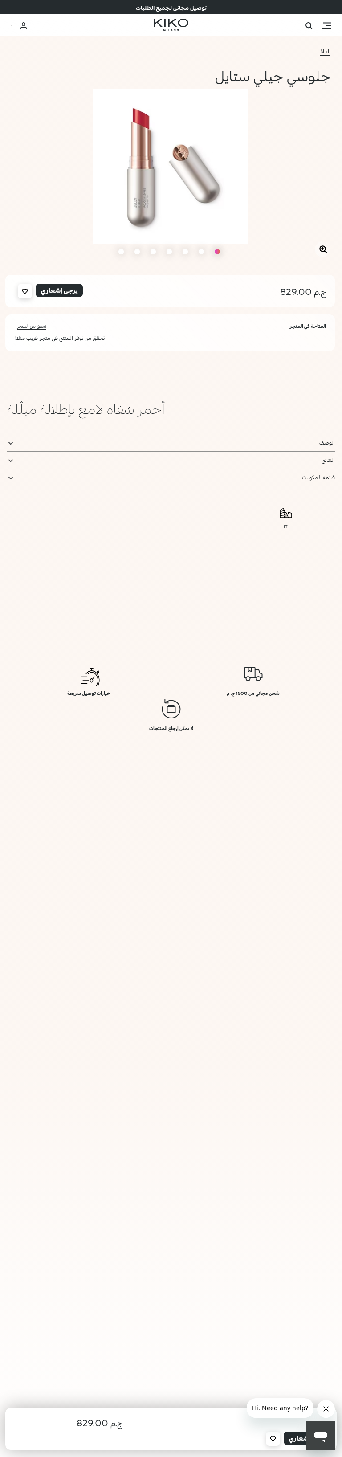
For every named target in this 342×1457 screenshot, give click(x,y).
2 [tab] (201, 251)
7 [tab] (121, 251)
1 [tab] (217, 251)
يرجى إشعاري (59, 290)
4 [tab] (169, 251)
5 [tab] (153, 251)
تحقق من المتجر (31, 326)
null (325, 51)
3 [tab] (185, 251)
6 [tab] (137, 251)
